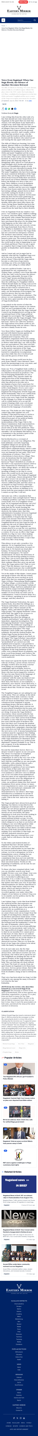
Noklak (19, 1326)
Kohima (19, 1311)
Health (19, 1359)
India (19, 1370)
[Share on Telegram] (6, 109)
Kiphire (19, 1309)
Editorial (19, 1377)
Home (3, 26)
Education (19, 1354)
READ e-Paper (23, 2)
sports (15, 1426)
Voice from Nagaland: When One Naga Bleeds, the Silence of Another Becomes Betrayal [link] (16, 29)
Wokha (19, 1342)
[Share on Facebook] (15, 109)
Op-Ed (19, 1382)
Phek (19, 1331)
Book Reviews (19, 1385)
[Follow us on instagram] (33, 2)
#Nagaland (31, 1044)
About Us (19, 1408)
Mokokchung (19, 1319)
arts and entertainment (19, 1429)
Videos (19, 1392)
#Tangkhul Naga (7, 1052)
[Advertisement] (19, 56)
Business (19, 1395)
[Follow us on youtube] (36, 2)
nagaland (16, 1423)
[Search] (35, 20)
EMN (30, 100)
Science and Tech (19, 1397)
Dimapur (19, 1306)
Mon (19, 1321)
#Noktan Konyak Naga (9, 1044)
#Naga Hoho (22, 1048)
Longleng (19, 1314)
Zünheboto (19, 1344)
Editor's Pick (19, 1357)
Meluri (19, 1316)
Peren (19, 1329)
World (19, 1367)
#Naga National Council (9, 1048)
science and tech (25, 1426)
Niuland (19, 1324)
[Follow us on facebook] (29, 2)
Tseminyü (19, 1336)
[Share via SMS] (12, 109)
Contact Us (19, 1410)
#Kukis (17, 1052)
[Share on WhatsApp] (9, 109)
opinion (8, 1426)
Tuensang (19, 1339)
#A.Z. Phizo (21, 1044)
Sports (19, 1400)
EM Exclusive (19, 1352)
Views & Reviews (19, 1380)
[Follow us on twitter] (31, 2)
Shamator (19, 1334)
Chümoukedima (19, 1304)
